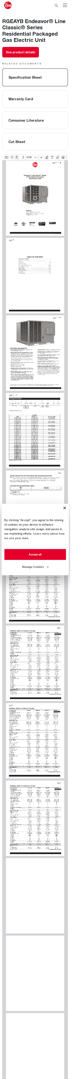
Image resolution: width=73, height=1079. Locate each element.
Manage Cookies (33, 566)
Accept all (35, 554)
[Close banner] (64, 508)
